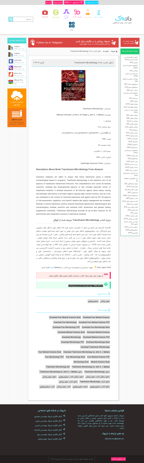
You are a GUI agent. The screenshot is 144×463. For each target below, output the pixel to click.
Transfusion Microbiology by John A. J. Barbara (91, 366)
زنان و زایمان (134, 161)
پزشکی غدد (134, 121)
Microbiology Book (81, 361)
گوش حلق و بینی (133, 207)
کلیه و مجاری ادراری (132, 201)
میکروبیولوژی (134, 230)
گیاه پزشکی (134, 210)
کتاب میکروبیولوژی (47, 386)
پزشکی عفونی (134, 118)
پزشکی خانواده (133, 115)
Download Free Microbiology (65, 322)
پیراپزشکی (135, 130)
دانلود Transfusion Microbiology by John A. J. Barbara (61, 371)
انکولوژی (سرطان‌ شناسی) (130, 65)
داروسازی (135, 141)
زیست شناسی (133, 164)
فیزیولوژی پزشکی (133, 195)
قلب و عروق (134, 198)
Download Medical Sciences (98, 332)
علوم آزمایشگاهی (133, 184)
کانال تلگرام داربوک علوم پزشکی (51, 439)
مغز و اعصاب (134, 216)
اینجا (52, 267)
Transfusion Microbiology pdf (58, 366)
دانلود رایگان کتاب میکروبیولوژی (71, 376)
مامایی (136, 213)
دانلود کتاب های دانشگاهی (122, 22)
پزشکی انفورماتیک (132, 107)
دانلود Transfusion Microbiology (97, 371)
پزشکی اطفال (134, 104)
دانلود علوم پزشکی (49, 376)
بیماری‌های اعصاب (132, 84)
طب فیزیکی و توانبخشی (130, 173)
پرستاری (135, 98)
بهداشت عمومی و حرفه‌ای (130, 79)
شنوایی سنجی (133, 170)
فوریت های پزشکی (132, 189)
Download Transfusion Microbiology (95, 347)
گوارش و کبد (134, 204)
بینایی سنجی (134, 90)
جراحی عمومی (134, 133)
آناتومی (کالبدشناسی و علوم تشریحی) (131, 58)
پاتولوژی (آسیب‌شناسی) (131, 93)
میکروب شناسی (133, 227)
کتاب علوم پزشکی (64, 386)
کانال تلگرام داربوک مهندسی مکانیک (49, 430)
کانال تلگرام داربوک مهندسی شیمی (50, 425)
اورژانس (135, 71)
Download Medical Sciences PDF (96, 337)
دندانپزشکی (134, 147)
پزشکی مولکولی (133, 127)
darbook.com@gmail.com (114, 438)
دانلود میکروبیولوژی (80, 386)
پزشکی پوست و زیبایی (131, 110)
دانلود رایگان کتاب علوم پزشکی (98, 376)
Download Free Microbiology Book (96, 327)
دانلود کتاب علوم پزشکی (68, 381)
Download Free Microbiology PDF (66, 327)
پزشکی (136, 101)
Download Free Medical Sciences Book (65, 317)
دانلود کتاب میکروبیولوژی (100, 386)
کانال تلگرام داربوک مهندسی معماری (49, 416)
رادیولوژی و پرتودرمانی (131, 150)
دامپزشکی (135, 144)
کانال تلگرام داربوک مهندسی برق (51, 434)
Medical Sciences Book (100, 361)
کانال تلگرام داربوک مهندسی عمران (50, 421)
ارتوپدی (135, 62)
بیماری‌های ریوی (133, 87)
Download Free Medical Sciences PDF (94, 322)
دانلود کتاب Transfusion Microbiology (95, 381)
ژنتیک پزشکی (134, 167)
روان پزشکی (134, 155)
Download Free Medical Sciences (96, 317)
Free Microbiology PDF (54, 357)
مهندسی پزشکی (133, 219)
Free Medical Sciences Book (49, 352)
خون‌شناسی (134, 139)
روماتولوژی (135, 158)
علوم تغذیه (134, 187)
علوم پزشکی (105, 301)
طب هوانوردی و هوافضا (131, 178)
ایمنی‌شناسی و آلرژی (131, 74)
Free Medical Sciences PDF (98, 357)
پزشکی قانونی (134, 124)
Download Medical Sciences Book (71, 332)
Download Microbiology (71, 337)
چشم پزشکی (134, 136)
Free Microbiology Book (75, 357)
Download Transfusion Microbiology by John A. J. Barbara (86, 352)
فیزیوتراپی (134, 192)
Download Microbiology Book (98, 342)
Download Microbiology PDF (72, 342)
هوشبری (135, 233)
